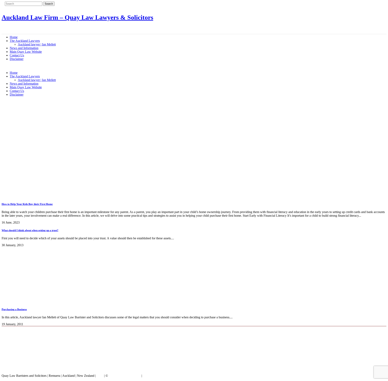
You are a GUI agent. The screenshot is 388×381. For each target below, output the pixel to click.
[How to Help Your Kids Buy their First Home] (82, 196)
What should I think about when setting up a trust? (30, 230)
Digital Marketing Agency (160, 375)
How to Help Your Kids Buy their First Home (27, 204)
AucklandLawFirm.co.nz (125, 375)
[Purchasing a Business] (42, 301)
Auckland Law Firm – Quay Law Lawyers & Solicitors (77, 17)
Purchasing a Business (14, 309)
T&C (100, 375)
